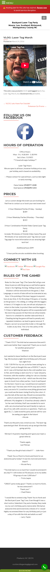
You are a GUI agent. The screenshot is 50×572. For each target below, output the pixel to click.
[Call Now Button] (44, 567)
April (39, 91)
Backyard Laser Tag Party (25, 22)
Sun (18, 93)
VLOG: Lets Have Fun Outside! (16, 103)
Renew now (42, 8)
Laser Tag (6, 93)
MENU (9, 3)
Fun (43, 91)
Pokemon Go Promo (37, 106)
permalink (36, 93)
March (13, 93)
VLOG (25, 91)
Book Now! (25, 570)
